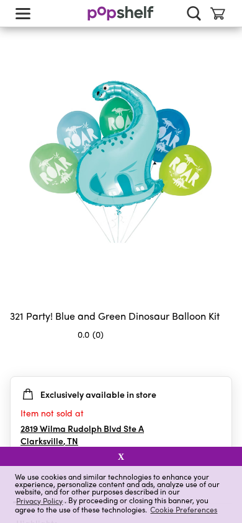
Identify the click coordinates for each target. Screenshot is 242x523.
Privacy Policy (39, 500)
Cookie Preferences (183, 509)
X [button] (121, 457)
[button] (222, 358)
